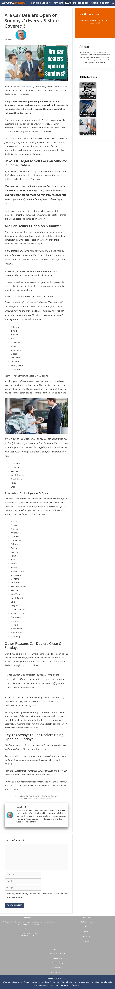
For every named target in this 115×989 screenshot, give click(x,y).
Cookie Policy (57, 958)
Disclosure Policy (57, 963)
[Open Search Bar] (113, 3)
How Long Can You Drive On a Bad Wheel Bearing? (37, 796)
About (94, 2)
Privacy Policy (57, 968)
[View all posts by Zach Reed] (20, 40)
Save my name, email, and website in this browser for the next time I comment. (37, 895)
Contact (104, 2)
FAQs (68, 2)
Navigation (86, 941)
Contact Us (86, 936)
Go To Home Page (87, 922)
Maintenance (80, 2)
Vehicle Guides (39, 2)
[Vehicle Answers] (14, 3)
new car (29, 86)
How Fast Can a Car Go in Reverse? (37, 798)
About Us (87, 931)
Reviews (58, 2)
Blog (86, 927)
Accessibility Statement (57, 953)
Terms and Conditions (57, 972)
